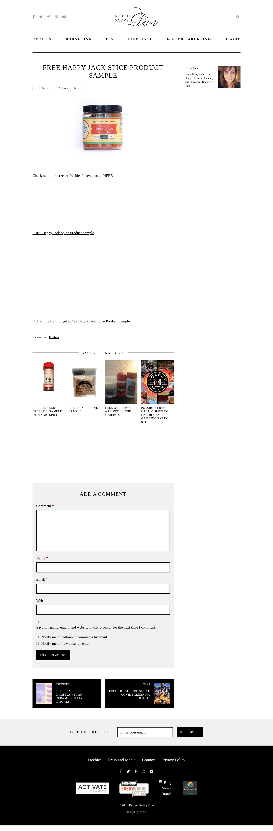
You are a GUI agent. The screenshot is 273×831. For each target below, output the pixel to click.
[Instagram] (56, 17)
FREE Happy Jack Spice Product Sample (63, 233)
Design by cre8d (136, 812)
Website (42, 600)
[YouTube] (64, 17)
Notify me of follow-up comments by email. (74, 637)
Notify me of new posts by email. (66, 643)
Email (42, 579)
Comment (45, 506)
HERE (108, 175)
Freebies (54, 337)
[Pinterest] (48, 17)
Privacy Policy (173, 759)
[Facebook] (33, 17)
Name (42, 558)
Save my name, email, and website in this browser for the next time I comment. (96, 627)
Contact (148, 759)
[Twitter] (41, 17)
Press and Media (122, 759)
